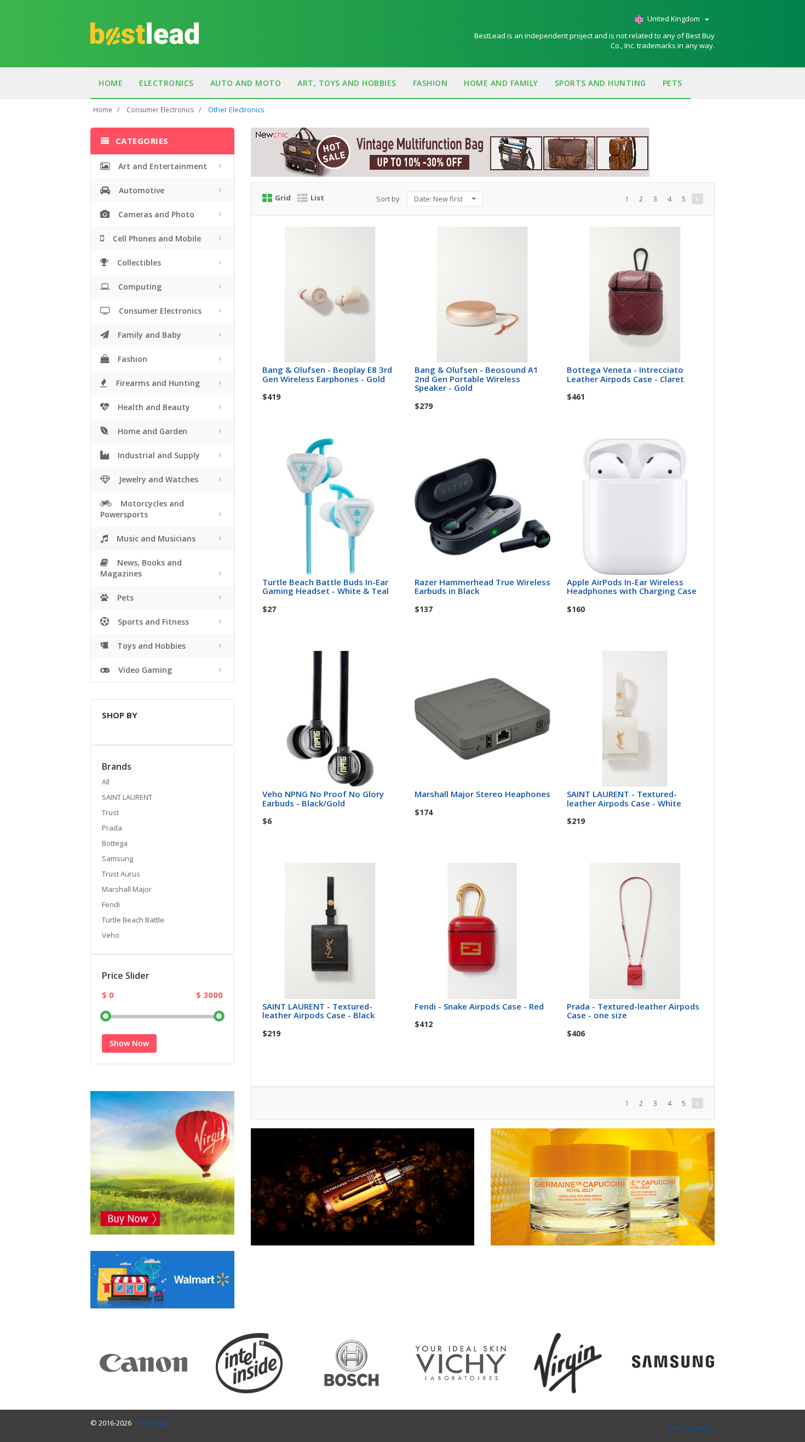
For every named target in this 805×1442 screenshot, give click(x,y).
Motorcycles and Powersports (142, 509)
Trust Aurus (121, 874)
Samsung (117, 858)
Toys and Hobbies (150, 646)
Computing (139, 286)
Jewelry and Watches (157, 479)
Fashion (430, 83)
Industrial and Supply (158, 455)
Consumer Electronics (160, 109)
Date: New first (439, 199)
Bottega (115, 843)
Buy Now (337, 238)
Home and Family (501, 83)
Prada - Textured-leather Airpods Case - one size (633, 1011)
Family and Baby (148, 335)
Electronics (166, 83)
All (106, 782)
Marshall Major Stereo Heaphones (482, 793)
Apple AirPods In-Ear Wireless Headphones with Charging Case (632, 586)
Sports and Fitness (152, 621)
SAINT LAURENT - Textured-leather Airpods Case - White (624, 798)
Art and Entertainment (161, 166)
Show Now (129, 1043)
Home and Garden (151, 431)
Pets (672, 83)
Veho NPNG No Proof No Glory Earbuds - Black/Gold (323, 798)
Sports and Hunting (600, 83)
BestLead (152, 1423)
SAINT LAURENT (127, 797)
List (317, 198)
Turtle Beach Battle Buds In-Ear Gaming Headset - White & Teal (325, 586)
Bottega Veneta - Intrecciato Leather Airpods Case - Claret (625, 374)
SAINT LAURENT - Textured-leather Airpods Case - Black (318, 1011)
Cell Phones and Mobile (156, 238)
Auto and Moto (245, 83)
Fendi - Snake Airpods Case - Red (479, 1006)
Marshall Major (127, 889)
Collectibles (138, 262)
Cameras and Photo (155, 214)
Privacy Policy (692, 1428)
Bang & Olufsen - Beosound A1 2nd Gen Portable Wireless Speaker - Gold (476, 378)
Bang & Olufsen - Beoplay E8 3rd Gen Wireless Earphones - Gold (327, 374)
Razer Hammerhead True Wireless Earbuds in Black (482, 586)
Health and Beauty (153, 407)
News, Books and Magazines (141, 568)
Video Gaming (144, 670)
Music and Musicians (155, 538)
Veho (110, 935)
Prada (112, 828)
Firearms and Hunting (157, 383)
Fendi (111, 904)
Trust (110, 812)
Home (111, 83)
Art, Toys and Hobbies (346, 83)
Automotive (140, 190)
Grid (283, 198)
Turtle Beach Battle (133, 920)
